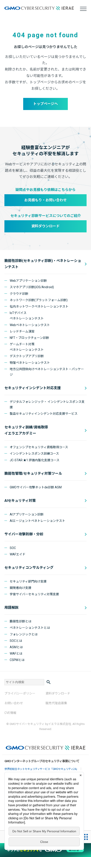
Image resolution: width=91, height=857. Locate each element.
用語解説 (11, 607)
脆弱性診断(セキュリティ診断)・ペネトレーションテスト (42, 264)
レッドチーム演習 (22, 331)
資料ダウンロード (45, 226)
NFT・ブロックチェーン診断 (29, 338)
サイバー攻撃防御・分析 (23, 534)
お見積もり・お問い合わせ (45, 200)
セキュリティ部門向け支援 (28, 581)
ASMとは (16, 647)
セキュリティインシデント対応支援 (32, 388)
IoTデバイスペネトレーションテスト (27, 315)
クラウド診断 (19, 293)
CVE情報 (10, 713)
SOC (13, 548)
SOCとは (16, 640)
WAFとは (16, 653)
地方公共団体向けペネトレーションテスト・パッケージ (47, 371)
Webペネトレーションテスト (30, 325)
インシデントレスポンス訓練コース (34, 453)
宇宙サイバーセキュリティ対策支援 (34, 594)
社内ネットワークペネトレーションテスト (39, 306)
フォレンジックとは (24, 634)
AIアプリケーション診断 (27, 514)
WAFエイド (17, 554)
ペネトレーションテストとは (30, 627)
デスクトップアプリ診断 (27, 356)
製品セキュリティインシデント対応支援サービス (44, 413)
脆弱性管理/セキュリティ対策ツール (33, 473)
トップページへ (45, 104)
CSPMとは (17, 660)
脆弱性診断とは (20, 621)
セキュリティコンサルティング (28, 568)
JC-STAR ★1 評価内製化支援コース (34, 460)
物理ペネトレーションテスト (30, 362)
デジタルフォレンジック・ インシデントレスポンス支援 (47, 404)
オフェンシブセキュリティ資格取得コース (39, 447)
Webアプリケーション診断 (28, 280)
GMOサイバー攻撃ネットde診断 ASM (36, 487)
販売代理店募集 (56, 703)
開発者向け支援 (20, 588)
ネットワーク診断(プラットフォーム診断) (39, 300)
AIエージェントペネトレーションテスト (37, 521)
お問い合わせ (13, 703)
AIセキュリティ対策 (20, 501)
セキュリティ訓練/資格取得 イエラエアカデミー (26, 430)
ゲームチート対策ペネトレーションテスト (27, 346)
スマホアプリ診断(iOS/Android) (32, 287)
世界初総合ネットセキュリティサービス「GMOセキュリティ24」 (41, 769)
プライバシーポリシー (19, 693)
